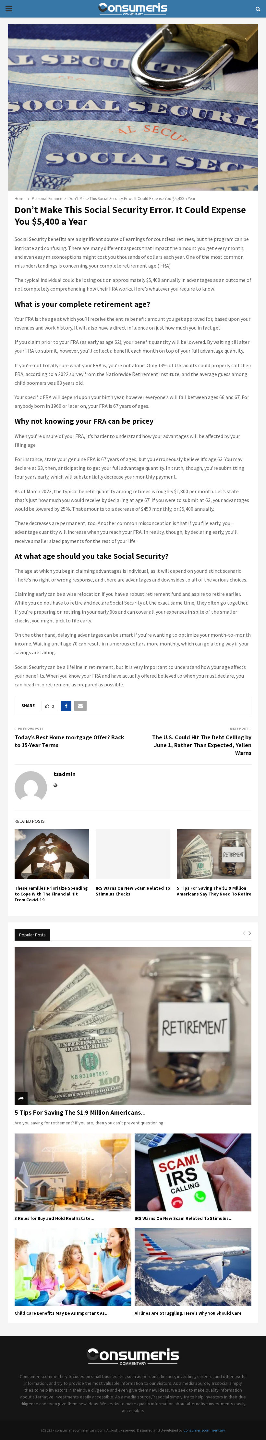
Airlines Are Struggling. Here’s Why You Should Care (188, 1313)
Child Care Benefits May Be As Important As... (62, 1313)
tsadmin (65, 774)
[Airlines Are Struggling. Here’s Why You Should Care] (193, 1267)
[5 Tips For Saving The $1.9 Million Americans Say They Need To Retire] (133, 1026)
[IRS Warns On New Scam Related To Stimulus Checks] (193, 1172)
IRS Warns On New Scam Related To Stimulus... (184, 1218)
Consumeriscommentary (204, 1430)
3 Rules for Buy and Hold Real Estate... (54, 1218)
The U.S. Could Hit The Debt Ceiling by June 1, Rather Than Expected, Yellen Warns (201, 745)
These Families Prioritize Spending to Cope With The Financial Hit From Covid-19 (51, 894)
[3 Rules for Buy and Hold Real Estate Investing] (73, 1172)
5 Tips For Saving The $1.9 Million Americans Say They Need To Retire (214, 891)
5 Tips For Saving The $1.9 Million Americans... (80, 1112)
